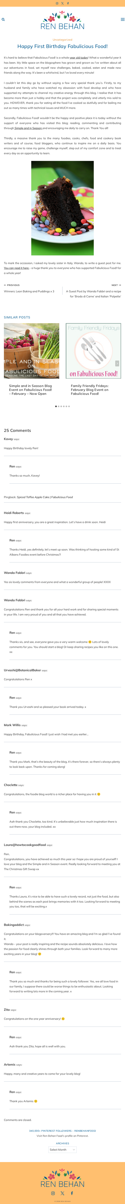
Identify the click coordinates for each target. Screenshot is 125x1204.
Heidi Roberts (14, 513)
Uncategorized (62, 39)
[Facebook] (68, 3)
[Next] (117, 363)
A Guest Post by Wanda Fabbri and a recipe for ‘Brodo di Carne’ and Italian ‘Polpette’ (93, 291)
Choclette (10, 785)
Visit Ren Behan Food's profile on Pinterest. (63, 1135)
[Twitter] (62, 3)
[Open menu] (122, 19)
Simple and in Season (28, 128)
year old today (79, 57)
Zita (7, 1010)
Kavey (8, 439)
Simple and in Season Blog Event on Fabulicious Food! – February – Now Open (30, 390)
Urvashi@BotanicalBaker (22, 670)
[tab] (56, 406)
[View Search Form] (3, 19)
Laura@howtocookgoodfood (25, 845)
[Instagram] (57, 3)
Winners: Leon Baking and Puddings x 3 (29, 288)
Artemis (9, 1064)
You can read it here (16, 268)
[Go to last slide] (8, 363)
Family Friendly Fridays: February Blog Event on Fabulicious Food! (90, 390)
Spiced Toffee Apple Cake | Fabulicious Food (45, 497)
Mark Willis (12, 725)
